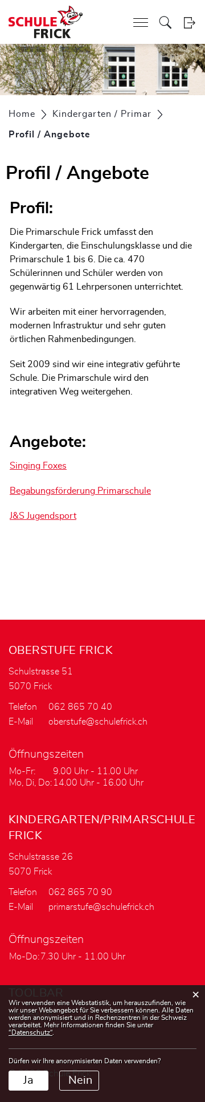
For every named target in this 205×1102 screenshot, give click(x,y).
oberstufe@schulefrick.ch (97, 721)
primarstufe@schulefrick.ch (101, 907)
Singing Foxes (38, 465)
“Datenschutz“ (30, 1032)
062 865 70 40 (80, 706)
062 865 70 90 (80, 892)
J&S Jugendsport (43, 515)
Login (189, 22)
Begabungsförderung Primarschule (80, 490)
